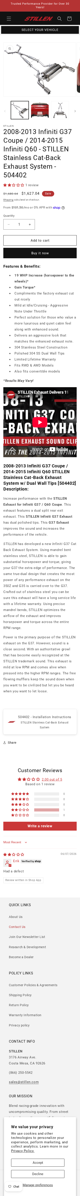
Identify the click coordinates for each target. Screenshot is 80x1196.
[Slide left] (5, 111)
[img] (13, 855)
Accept (38, 1163)
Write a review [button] (40, 826)
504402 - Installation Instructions (44, 717)
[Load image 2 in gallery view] (40, 110)
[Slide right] (75, 111)
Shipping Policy (20, 995)
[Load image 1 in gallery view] (20, 110)
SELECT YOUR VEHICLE (40, 30)
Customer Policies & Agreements (33, 985)
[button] (9, 19)
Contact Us (17, 927)
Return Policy (19, 1005)
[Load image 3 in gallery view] (60, 110)
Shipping (8, 199)
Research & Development (27, 947)
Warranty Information (25, 1015)
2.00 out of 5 (52, 779)
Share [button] (12, 742)
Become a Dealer (21, 957)
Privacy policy (19, 1025)
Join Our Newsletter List (27, 937)
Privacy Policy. (22, 1151)
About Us (16, 917)
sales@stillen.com (24, 1082)
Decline (37, 1174)
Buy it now (40, 253)
